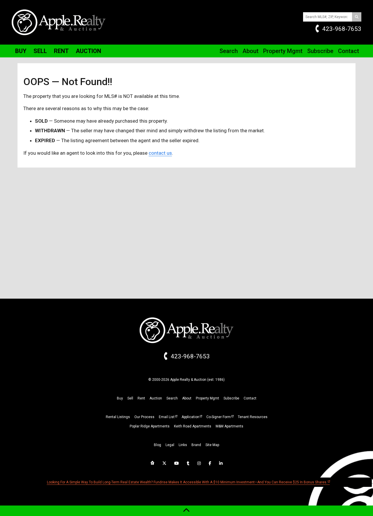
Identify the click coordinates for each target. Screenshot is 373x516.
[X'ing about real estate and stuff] (164, 463)
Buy (21, 50)
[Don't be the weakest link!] (221, 463)
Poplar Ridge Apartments (150, 426)
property (207, 398)
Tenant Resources (253, 417)
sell (130, 398)
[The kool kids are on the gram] (199, 463)
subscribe (231, 398)
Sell (40, 50)
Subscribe (320, 50)
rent (141, 398)
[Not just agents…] (152, 463)
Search (228, 50)
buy (120, 398)
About (250, 50)
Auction (88, 50)
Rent (61, 50)
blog (157, 445)
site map (212, 445)
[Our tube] (176, 463)
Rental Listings (118, 417)
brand (196, 445)
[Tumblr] (188, 463)
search (172, 398)
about (186, 398)
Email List (167, 417)
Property (282, 50)
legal (170, 445)
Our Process (144, 417)
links (183, 445)
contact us (160, 153)
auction (155, 398)
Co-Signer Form (218, 417)
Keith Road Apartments (192, 426)
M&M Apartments (229, 426)
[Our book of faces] (210, 463)
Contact (348, 50)
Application (190, 417)
